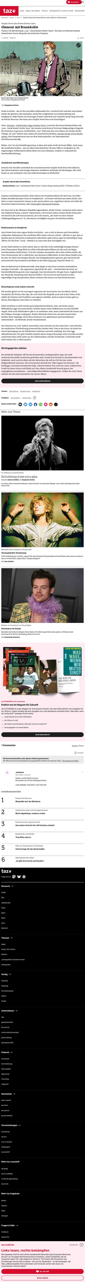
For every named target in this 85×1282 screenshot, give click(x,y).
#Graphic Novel (25, 391)
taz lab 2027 (5, 1152)
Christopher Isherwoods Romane (45, 204)
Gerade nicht (74, 1245)
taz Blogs (4, 1169)
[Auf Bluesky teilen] (30, 404)
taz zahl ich (5, 1027)
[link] (22, 11)
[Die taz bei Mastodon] (14, 878)
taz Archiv (4, 1184)
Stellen (3, 996)
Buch (18, 17)
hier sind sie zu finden (70, 761)
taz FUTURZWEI (7, 1174)
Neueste (74, 746)
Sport (3, 913)
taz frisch (4, 1105)
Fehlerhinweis (26, 398)
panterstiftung (6, 1038)
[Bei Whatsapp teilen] (40, 404)
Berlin (3, 918)
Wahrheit (4, 928)
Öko (2, 898)
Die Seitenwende (7, 991)
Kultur (12, 17)
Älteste (81, 746)
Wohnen (4, 954)
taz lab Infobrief (6, 1116)
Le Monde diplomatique (9, 1179)
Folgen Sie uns (6, 877)
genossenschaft (7, 1022)
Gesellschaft (5, 903)
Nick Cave (52, 260)
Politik (3, 893)
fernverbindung (6, 1064)
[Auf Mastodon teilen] (25, 404)
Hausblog (4, 986)
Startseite (4, 17)
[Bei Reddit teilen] (51, 404)
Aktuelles (4, 981)
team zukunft (6, 1100)
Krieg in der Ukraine (8, 949)
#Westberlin (36, 391)
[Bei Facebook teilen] (35, 404)
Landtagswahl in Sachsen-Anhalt (13, 960)
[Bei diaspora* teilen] (45, 404)
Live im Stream (6, 1142)
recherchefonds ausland (10, 1033)
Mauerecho (5, 1074)
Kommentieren (15, 398)
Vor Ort (3, 1137)
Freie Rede (5, 1079)
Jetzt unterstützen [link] (42, 381)
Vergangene (5, 1147)
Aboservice (5, 1237)
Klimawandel (5, 965)
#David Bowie (14, 391)
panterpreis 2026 (7, 1043)
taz (6, 871)
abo (2, 1017)
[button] (82, 2)
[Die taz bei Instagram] (24, 878)
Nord (3, 923)
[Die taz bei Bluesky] (19, 878)
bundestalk (5, 1059)
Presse (3, 1001)
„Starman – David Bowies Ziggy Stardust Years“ (26, 125)
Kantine (4, 1206)
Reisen (3, 1201)
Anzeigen (4, 1216)
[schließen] (82, 1245)
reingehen (5, 1084)
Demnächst (5, 1132)
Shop (3, 1211)
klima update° (6, 1069)
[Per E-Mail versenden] (20, 404)
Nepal (3, 944)
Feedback (4, 1232)
